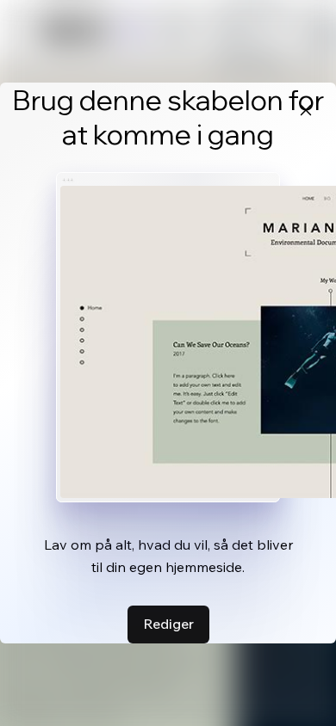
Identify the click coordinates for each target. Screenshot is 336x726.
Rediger (168, 623)
